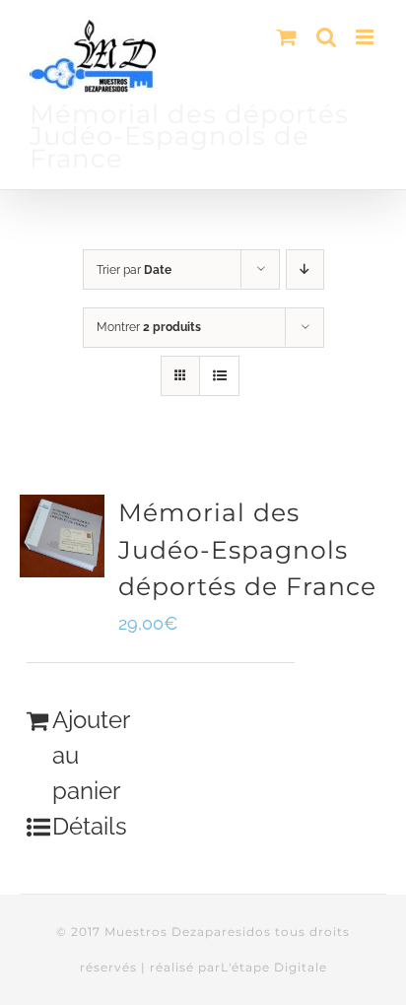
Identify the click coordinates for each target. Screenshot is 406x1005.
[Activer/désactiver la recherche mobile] (326, 37)
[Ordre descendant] (305, 269)
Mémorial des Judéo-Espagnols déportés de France (247, 549)
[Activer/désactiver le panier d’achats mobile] (287, 37)
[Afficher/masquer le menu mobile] (366, 37)
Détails (87, 826)
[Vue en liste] (219, 376)
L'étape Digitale (274, 967)
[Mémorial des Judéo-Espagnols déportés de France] (62, 536)
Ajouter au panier (87, 755)
